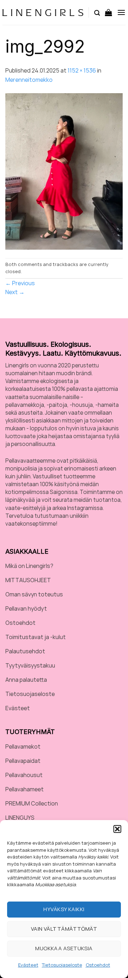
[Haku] (97, 12)
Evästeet (28, 965)
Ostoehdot (98, 965)
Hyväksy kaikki (63, 909)
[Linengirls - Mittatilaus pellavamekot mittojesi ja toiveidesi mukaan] (42, 12)
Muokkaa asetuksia (64, 948)
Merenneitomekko (29, 80)
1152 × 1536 (82, 70)
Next (15, 292)
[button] (117, 829)
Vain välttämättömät (64, 928)
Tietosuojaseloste (62, 965)
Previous (20, 283)
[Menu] (121, 12)
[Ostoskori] (108, 12)
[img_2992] (64, 171)
